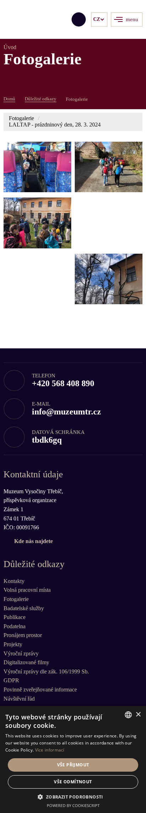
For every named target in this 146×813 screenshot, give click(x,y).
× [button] (138, 714)
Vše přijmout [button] (73, 765)
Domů (9, 98)
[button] (73, 796)
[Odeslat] (79, 19)
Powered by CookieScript (73, 805)
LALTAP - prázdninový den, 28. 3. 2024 (55, 125)
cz (96, 19)
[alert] (73, 759)
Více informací (49, 750)
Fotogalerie (21, 118)
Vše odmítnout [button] (73, 782)
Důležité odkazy (40, 98)
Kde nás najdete (33, 541)
